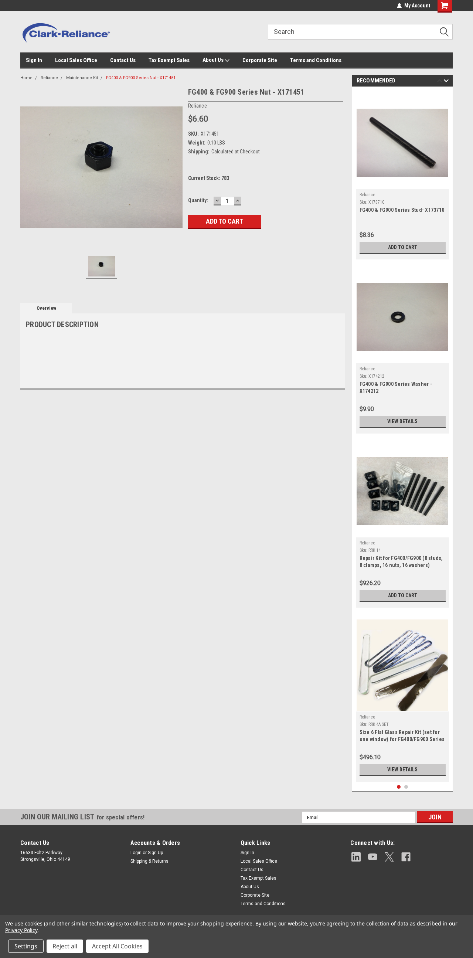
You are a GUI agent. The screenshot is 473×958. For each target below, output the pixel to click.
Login (136, 852)
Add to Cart (402, 247)
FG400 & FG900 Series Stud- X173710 (402, 210)
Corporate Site (259, 60)
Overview (46, 308)
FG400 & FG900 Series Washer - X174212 (396, 387)
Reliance (49, 77)
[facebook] (406, 857)
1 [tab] (399, 787)
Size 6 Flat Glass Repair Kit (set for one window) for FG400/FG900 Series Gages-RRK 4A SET (402, 736)
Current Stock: (208, 178)
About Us (214, 60)
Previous (439, 82)
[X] (389, 857)
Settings (25, 946)
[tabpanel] (402, 175)
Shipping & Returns (149, 861)
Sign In (34, 60)
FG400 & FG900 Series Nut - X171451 (141, 77)
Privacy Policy (21, 930)
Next (446, 82)
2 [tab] (406, 787)
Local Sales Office (76, 60)
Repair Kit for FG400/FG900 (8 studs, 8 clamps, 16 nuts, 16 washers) (401, 561)
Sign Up (155, 852)
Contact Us (123, 60)
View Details (402, 421)
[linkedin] (356, 857)
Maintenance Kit (82, 77)
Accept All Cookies (117, 946)
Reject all (64, 946)
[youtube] (372, 857)
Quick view (402, 184)
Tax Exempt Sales (169, 60)
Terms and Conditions (315, 60)
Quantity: (198, 200)
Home (26, 77)
